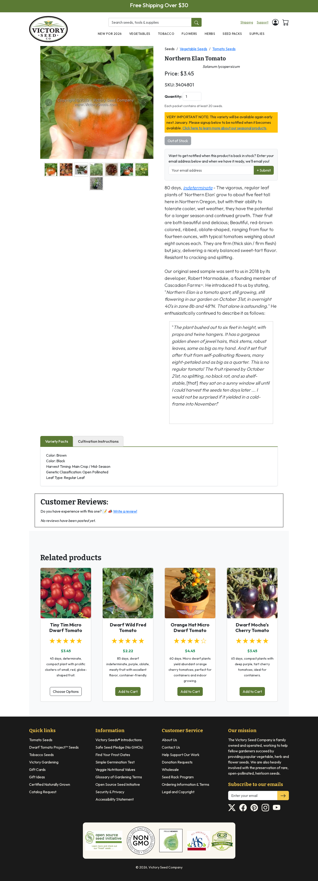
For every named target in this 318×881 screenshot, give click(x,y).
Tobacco (166, 34)
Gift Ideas (37, 777)
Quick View (65, 610)
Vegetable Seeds (193, 48)
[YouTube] (276, 807)
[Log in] (275, 22)
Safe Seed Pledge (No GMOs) (119, 747)
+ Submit (264, 170)
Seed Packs (232, 34)
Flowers (189, 34)
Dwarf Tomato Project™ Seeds (54, 747)
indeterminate (198, 187)
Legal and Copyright (178, 791)
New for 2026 (110, 34)
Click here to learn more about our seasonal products (224, 128)
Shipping (246, 22)
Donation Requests (177, 762)
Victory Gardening (43, 762)
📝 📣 (119, 511)
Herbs (210, 34)
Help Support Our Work (181, 754)
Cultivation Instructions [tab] (98, 441)
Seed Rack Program (178, 777)
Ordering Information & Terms (185, 784)
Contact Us (171, 747)
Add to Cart (128, 691)
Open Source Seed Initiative (117, 784)
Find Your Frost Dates (112, 754)
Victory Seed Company (166, 867)
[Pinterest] (254, 807)
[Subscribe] (283, 795)
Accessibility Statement (114, 799)
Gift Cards (37, 769)
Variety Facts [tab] (56, 441)
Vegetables (139, 34)
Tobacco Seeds (41, 754)
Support (262, 22)
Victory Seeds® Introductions (118, 739)
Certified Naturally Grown (49, 784)
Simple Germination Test (115, 762)
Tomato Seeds (224, 48)
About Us (169, 739)
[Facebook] (243, 807)
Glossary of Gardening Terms (118, 777)
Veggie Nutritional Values (115, 769)
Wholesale (170, 769)
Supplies (256, 34)
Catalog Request (42, 791)
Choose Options (66, 691)
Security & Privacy (109, 791)
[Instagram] (265, 807)
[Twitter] (232, 807)
